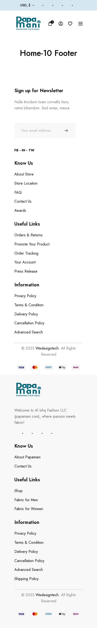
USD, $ (25, 5)
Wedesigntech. (48, 348)
